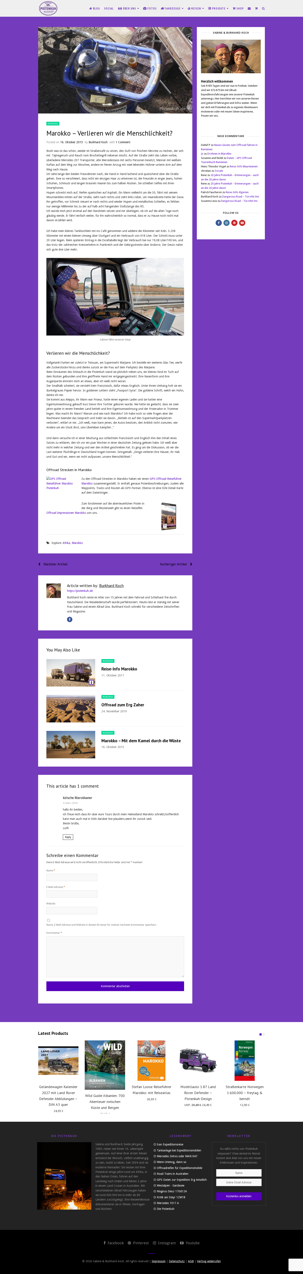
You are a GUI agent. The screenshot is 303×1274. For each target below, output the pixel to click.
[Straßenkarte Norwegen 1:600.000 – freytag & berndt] (244, 1060)
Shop (240, 8)
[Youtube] (242, 223)
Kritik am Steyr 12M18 (171, 1197)
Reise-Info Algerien (237, 192)
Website (50, 903)
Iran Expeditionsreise (170, 1144)
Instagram (166, 1243)
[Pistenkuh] (48, 8)
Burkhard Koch (98, 142)
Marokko (53, 123)
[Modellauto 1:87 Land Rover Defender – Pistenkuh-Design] (198, 1060)
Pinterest (140, 1243)
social (109, 8)
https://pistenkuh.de (80, 590)
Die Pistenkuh (165, 1208)
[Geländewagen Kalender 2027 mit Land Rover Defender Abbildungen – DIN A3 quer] (58, 1060)
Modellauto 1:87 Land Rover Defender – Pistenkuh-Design (198, 1092)
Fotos (152, 8)
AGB (191, 1261)
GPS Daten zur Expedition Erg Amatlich (182, 1179)
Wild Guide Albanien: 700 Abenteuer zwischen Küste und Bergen (105, 1101)
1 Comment (123, 142)
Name (50, 870)
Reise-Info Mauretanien (244, 166)
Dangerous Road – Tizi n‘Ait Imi (240, 196)
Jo (202, 153)
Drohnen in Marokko (219, 153)
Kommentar (54, 932)
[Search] (263, 8)
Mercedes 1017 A (168, 1203)
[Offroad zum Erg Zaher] (70, 708)
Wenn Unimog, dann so (171, 1162)
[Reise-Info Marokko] (70, 673)
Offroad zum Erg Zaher (122, 705)
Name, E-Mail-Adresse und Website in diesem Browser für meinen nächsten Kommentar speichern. (101, 924)
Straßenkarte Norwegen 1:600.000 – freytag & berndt (245, 1092)
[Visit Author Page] (53, 591)
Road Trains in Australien (172, 1173)
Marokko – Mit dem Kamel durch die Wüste (141, 740)
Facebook (115, 1243)
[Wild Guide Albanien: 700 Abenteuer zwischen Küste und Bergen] (105, 1065)
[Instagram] (226, 223)
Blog (96, 8)
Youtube (192, 1243)
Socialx (219, 170)
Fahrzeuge (172, 8)
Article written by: (95, 585)
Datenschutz (177, 1261)
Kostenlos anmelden (238, 1196)
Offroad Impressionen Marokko (66, 512)
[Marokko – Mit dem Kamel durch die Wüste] (70, 744)
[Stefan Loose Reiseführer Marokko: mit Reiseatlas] (151, 1060)
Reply (68, 837)
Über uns (129, 8)
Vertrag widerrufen (209, 1261)
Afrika (66, 543)
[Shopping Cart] (256, 8)
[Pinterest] (234, 223)
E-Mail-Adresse (55, 887)
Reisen (196, 8)
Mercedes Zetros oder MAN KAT (177, 1156)
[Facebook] (69, 619)
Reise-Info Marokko (119, 669)
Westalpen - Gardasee (170, 1185)
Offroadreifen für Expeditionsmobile (179, 1168)
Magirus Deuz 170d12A (172, 1191)
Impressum (159, 1261)
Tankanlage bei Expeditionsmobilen (179, 1150)
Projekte (218, 8)
